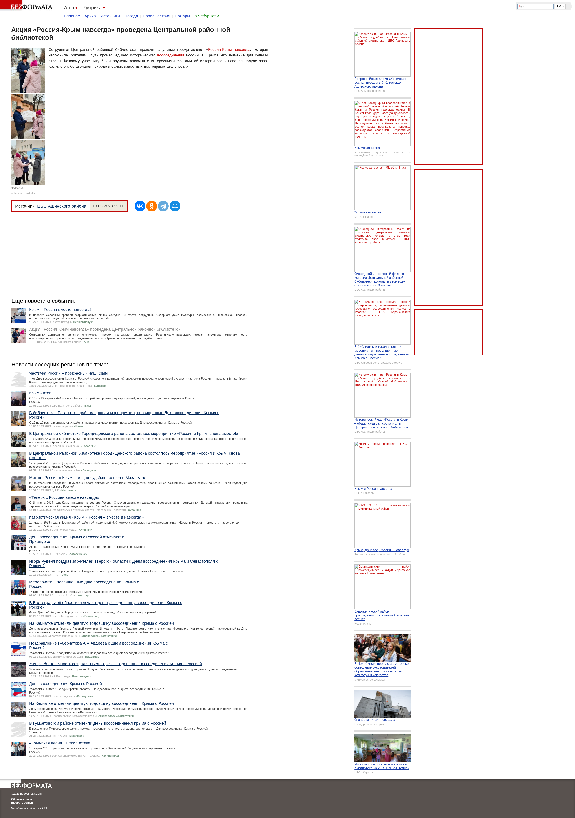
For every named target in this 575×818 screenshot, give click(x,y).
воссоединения (170, 55)
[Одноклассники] (151, 206)
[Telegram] (163, 206)
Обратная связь (21, 799)
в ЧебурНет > (207, 16)
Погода (131, 16)
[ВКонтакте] (140, 206)
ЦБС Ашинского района (61, 206)
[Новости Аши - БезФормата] (27, 5)
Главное (72, 16)
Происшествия (156, 16)
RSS (44, 808)
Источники (110, 16)
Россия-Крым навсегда (228, 49)
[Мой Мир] (175, 206)
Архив (90, 16)
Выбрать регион (22, 802)
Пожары (182, 16)
